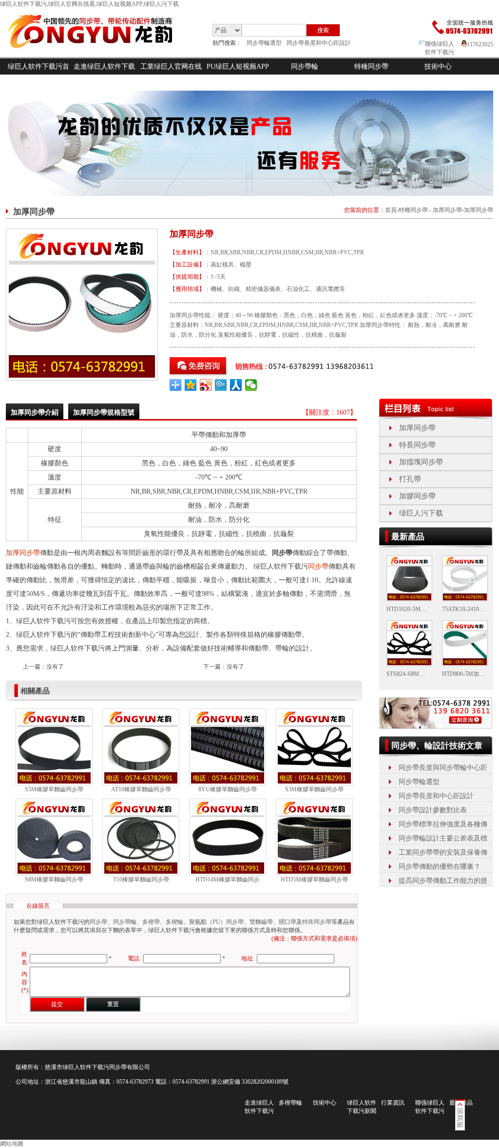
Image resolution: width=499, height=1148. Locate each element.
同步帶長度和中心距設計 (319, 42)
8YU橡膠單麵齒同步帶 (227, 789)
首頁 (391, 210)
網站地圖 (11, 1143)
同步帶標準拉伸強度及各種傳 (443, 824)
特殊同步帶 (316, 921)
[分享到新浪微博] (206, 385)
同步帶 (318, 566)
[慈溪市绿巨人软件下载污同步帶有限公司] (98, 55)
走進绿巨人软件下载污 (104, 74)
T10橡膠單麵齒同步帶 (141, 879)
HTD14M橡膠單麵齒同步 (227, 879)
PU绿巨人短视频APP (238, 66)
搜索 (323, 30)
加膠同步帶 (417, 496)
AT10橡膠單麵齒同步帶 (141, 789)
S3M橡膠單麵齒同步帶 (314, 789)
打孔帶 (410, 479)
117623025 (480, 44)
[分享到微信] (251, 385)
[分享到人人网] (236, 385)
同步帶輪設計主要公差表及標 (443, 838)
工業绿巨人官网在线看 (171, 74)
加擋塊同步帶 (421, 462)
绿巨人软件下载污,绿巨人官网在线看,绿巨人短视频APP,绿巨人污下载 (89, 3)
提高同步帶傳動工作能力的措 (443, 880)
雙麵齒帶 (261, 921)
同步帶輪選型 (264, 42)
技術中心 (438, 66)
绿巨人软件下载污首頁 (38, 74)
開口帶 (287, 921)
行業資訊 (392, 1102)
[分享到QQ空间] (191, 385)
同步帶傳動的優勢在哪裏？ (439, 866)
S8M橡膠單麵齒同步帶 (54, 879)
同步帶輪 (304, 66)
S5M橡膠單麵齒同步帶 (54, 789)
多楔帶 (151, 921)
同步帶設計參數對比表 (433, 810)
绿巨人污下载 (421, 513)
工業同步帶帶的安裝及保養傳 (443, 852)
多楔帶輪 (290, 1102)
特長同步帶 (417, 445)
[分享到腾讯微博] (221, 385)
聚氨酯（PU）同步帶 (216, 921)
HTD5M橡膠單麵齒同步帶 (314, 879)
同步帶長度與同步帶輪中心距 (443, 767)
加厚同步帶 (447, 210)
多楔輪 (174, 921)
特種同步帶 (371, 66)
